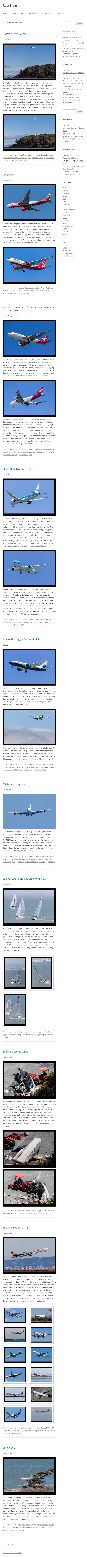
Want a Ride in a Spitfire (71, 97)
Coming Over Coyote (15, 33)
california (15, 158)
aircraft (21, 155)
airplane (9, 158)
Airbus (9, 291)
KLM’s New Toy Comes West (19, 469)
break (48, 1211)
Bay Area (28, 155)
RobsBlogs (10, 5)
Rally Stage (66, 70)
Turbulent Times (68, 103)
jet (44, 158)
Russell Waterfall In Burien (72, 56)
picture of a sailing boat (33, 1101)
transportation (43, 1527)
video (65, 229)
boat (44, 1032)
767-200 (5, 767)
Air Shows (66, 188)
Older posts (8, 1544)
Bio (14, 13)
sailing (19, 1035)
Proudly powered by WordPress (12, 1553)
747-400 (49, 449)
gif (16, 862)
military (65, 207)
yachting (41, 1035)
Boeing (20, 452)
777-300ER (50, 1428)
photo (37, 155)
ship (35, 1527)
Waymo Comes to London (72, 100)
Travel (65, 223)
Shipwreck (9, 1447)
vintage (65, 231)
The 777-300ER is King (16, 1227)
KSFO (48, 158)
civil (32, 155)
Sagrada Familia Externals (71, 78)
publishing (66, 215)
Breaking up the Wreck (16, 1051)
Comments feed (68, 253)
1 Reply (5, 645)
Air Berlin (8, 174)
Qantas (5, 455)
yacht (35, 1213)
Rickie (65, 37)
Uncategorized (68, 226)
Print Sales (33, 13)
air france (10, 859)
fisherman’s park (37, 158)
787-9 (49, 619)
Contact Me (46, 13)
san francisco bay (27, 1035)
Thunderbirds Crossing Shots (73, 81)
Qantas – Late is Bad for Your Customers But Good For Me (28, 309)
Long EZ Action (73, 40)
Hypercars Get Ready (70, 94)
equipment (67, 204)
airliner (20, 291)
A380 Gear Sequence (15, 784)
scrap (26, 1213)
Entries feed (67, 250)
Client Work (60, 13)
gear (13, 862)
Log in (65, 248)
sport (32, 1032)
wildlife (65, 234)
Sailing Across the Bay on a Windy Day (25, 878)
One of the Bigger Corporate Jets (21, 639)
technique (42, 856)
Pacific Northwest (69, 210)
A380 (4, 859)
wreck (31, 1213)
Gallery (5, 13)
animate (38, 859)
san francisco (7, 160)
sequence (42, 862)
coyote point (26, 158)
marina (9, 1527)
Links (22, 13)
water (50, 1527)
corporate (38, 764)
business (34, 767)
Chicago (65, 196)
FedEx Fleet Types (75, 37)
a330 (48, 288)
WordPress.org (68, 256)
